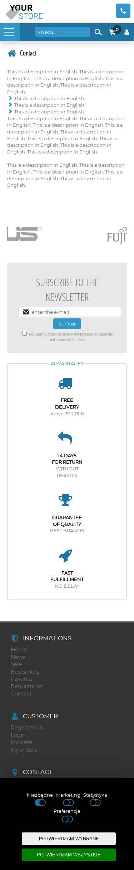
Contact (28, 52)
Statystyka (95, 795)
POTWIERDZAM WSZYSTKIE (69, 854)
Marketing (68, 795)
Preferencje (67, 811)
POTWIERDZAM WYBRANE (69, 838)
